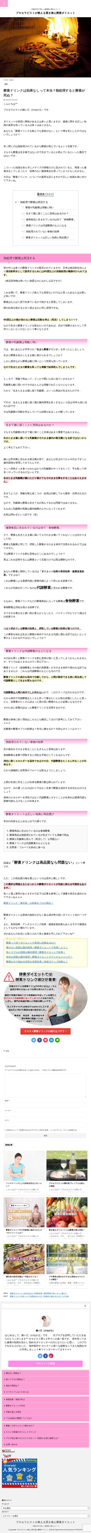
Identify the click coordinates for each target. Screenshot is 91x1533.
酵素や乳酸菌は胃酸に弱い (37, 207)
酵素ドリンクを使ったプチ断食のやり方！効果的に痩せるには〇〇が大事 (39, 1296)
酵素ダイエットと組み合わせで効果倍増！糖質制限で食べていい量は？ (38, 1293)
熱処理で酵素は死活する (33, 202)
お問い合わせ (11, 1444)
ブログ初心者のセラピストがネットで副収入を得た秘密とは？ (32, 1438)
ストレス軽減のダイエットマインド (21, 1432)
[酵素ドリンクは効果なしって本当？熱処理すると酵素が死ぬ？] (51, 1040)
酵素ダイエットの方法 (15, 1405)
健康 (7, 1051)
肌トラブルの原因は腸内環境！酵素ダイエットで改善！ (35, 952)
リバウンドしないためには (17, 1392)
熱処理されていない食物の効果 (40, 231)
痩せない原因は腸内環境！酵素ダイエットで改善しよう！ (37, 947)
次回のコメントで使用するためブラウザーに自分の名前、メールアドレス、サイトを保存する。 (42, 1130)
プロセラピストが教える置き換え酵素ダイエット (45, 12)
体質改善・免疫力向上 (15, 1399)
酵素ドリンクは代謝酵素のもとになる (43, 225)
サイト (7, 1120)
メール (8, 1110)
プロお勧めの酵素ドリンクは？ (19, 1418)
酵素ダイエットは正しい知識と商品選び (45, 237)
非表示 (49, 194)
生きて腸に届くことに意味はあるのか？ (45, 213)
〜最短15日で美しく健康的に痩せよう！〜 (45, 1526)
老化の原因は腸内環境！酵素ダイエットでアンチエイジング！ (39, 956)
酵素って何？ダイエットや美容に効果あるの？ (31, 942)
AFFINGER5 (78, 1530)
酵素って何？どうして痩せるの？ (20, 1425)
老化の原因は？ (12, 1385)
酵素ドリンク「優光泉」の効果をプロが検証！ (28, 903)
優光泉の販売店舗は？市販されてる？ (22, 1276)
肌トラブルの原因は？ (15, 1379)
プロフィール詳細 (45, 1363)
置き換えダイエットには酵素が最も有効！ (67, 1230)
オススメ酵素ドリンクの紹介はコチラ (44, 1031)
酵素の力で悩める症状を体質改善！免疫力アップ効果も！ (37, 961)
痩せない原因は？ (13, 1373)
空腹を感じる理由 (13, 1412)
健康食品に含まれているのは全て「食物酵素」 (48, 219)
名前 (7, 1101)
